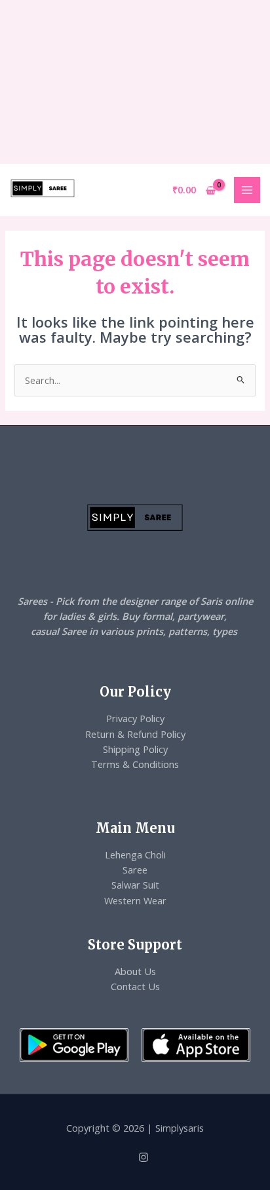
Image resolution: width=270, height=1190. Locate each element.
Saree (135, 869)
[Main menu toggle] (247, 190)
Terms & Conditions (135, 764)
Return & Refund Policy (135, 733)
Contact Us (135, 986)
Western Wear (135, 900)
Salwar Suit (135, 884)
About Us (135, 971)
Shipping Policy (135, 749)
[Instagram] (143, 1157)
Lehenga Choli (135, 854)
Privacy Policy (135, 718)
